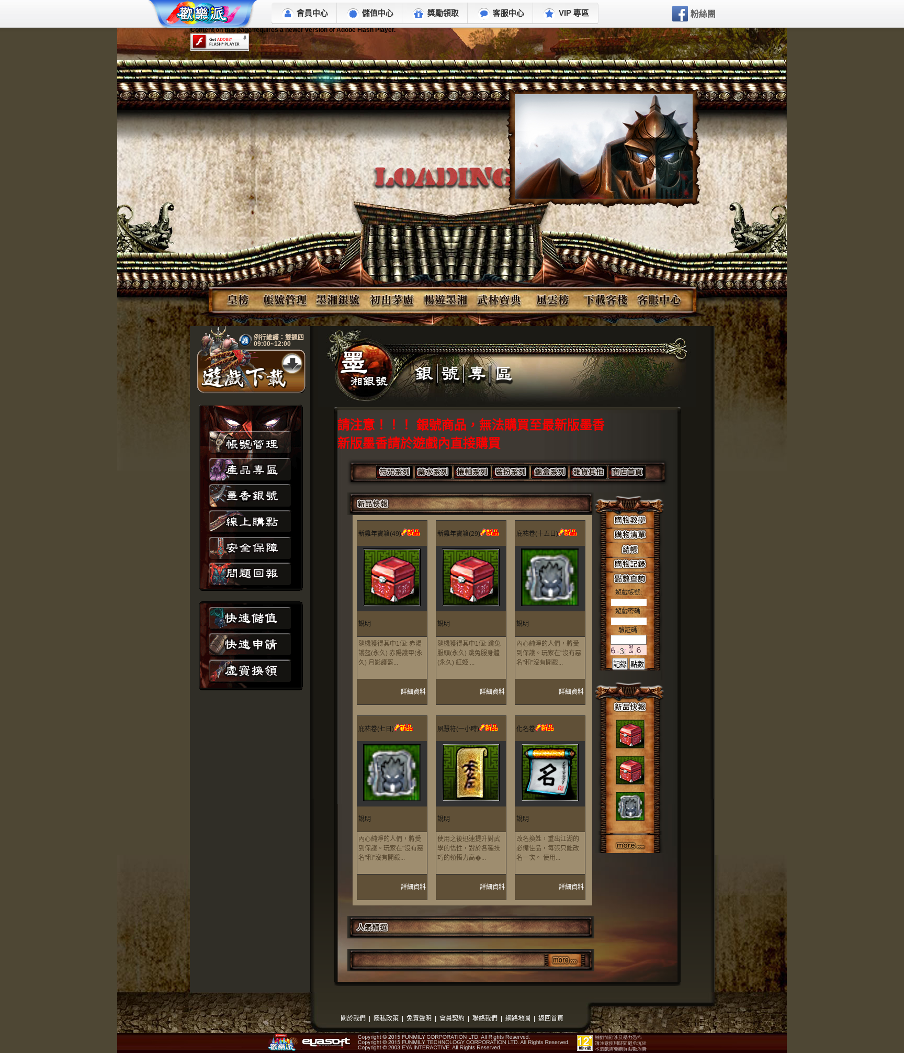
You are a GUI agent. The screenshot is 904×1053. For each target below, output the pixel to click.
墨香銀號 (250, 495)
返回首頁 (550, 1018)
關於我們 (353, 1018)
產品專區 (250, 469)
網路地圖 (517, 1018)
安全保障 (250, 547)
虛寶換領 (250, 672)
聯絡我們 (485, 1018)
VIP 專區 (574, 12)
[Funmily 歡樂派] (203, 15)
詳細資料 (413, 692)
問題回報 (250, 574)
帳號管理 (250, 443)
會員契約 (452, 1018)
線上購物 (250, 521)
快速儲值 (250, 619)
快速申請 (250, 645)
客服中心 (508, 12)
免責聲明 (419, 1018)
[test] (604, 146)
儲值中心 (377, 12)
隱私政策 (386, 1018)
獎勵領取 (443, 12)
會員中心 (312, 12)
